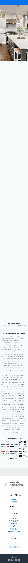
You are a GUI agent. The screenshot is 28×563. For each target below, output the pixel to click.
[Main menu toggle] (2, 2)
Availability (14, 523)
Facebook (14, 499)
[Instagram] (13, 506)
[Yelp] (15, 506)
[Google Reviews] (17, 506)
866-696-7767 (14, 546)
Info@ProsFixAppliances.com (14, 547)
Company (14, 518)
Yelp (14, 504)
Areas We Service (14, 520)
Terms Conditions (14, 529)
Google (14, 502)
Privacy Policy (14, 528)
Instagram (14, 501)
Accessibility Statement (14, 531)
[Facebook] (10, 506)
